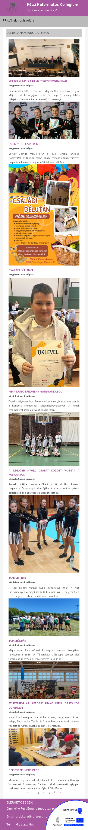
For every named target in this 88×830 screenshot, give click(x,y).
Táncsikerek (17, 578)
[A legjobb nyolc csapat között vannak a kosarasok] (44, 438)
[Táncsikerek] (44, 534)
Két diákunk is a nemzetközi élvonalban (38, 81)
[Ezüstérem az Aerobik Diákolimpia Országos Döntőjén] (44, 680)
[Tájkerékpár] (44, 617)
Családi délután (21, 270)
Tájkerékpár (17, 641)
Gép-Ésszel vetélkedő (24, 770)
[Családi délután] (44, 214)
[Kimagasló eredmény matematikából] (44, 332)
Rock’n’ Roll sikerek (23, 144)
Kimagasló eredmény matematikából (35, 391)
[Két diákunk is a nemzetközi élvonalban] (44, 57)
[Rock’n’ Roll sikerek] (44, 120)
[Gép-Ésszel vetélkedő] (44, 746)
